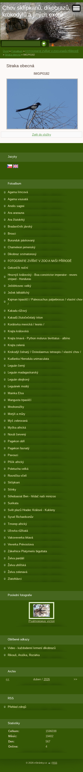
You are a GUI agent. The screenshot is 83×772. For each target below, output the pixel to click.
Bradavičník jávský (20, 226)
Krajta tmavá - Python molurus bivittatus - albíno (39, 338)
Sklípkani (14, 482)
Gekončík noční (18, 267)
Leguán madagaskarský (23, 372)
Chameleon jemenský (21, 247)
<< (7, 679)
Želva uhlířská (17, 565)
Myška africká (17, 427)
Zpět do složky (41, 134)
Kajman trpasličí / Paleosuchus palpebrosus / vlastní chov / (45, 301)
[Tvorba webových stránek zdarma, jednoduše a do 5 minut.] (49, 763)
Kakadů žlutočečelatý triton (25, 317)
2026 (47, 679)
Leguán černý (16, 365)
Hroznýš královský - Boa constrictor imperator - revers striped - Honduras (42, 277)
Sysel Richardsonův (20, 516)
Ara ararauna (16, 212)
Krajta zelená (16, 345)
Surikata (13, 503)
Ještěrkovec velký (19, 285)
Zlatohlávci (15, 578)
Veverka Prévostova (21, 544)
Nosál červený (17, 434)
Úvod (6, 51)
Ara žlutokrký (16, 219)
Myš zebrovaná (17, 420)
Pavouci (13, 455)
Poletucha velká (18, 468)
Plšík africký (16, 462)
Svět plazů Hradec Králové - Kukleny (31, 510)
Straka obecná (13, 54)
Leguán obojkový (18, 379)
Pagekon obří (16, 441)
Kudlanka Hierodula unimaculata (28, 358)
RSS (54, 762)
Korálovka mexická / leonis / (26, 324)
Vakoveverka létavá (20, 537)
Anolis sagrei (16, 206)
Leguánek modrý (18, 386)
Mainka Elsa (16, 393)
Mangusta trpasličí (19, 400)
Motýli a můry (16, 414)
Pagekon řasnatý (18, 448)
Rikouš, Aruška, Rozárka (24, 655)
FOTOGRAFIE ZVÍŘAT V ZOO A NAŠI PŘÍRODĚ (52, 51)
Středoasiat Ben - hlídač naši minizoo (32, 496)
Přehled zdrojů (17, 707)
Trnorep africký (17, 524)
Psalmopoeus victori (42, 621)
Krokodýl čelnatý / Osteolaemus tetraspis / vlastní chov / (44, 352)
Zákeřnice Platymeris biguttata (27, 551)
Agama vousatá (18, 199)
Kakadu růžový (17, 310)
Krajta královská (18, 331)
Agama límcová (18, 192)
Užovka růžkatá (18, 530)
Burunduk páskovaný (21, 240)
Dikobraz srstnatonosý (22, 254)
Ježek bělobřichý (18, 292)
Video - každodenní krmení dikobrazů (32, 648)
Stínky (12, 489)
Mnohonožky (16, 406)
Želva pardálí (16, 558)
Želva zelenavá (17, 572)
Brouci (12, 233)
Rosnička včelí (17, 475)
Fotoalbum (17, 51)
